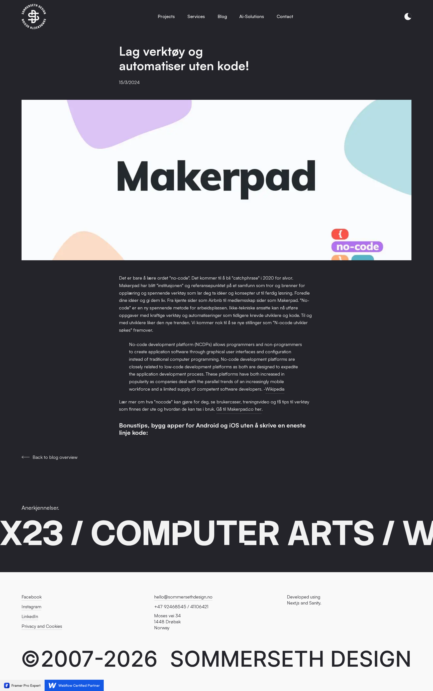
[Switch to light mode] (407, 16)
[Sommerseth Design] (34, 16)
